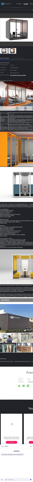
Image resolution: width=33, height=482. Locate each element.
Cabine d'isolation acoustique (6, 361)
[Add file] (2, 479)
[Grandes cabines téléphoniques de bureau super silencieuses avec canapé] (11, 424)
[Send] (31, 479)
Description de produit (18, 58)
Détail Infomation (4, 58)
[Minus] (31, 446)
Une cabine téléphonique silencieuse (22, 361)
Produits (26, 3)
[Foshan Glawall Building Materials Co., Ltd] (20, 386)
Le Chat (12, 442)
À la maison (19, 3)
